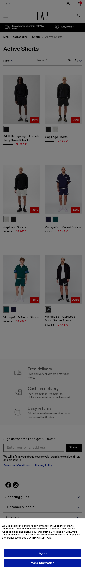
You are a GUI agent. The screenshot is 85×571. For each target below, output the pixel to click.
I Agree (42, 553)
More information (42, 562)
